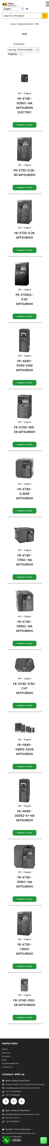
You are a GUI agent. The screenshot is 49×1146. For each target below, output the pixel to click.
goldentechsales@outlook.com (20, 1133)
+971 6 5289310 (12, 1121)
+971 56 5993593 (13, 1137)
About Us (6, 1053)
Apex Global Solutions (17, 1080)
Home (13, 24)
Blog (4, 1060)
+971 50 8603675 (13, 1091)
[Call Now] (6, 1140)
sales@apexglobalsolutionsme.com (22, 1088)
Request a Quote (24, 125)
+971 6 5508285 (12, 1095)
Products (6, 1056)
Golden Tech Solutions (18, 1129)
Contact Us (7, 1067)
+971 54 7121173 (12, 1118)
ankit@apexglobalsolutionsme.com (22, 1114)
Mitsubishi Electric (25, 24)
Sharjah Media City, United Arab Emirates (25, 1084)
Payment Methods (10, 1063)
